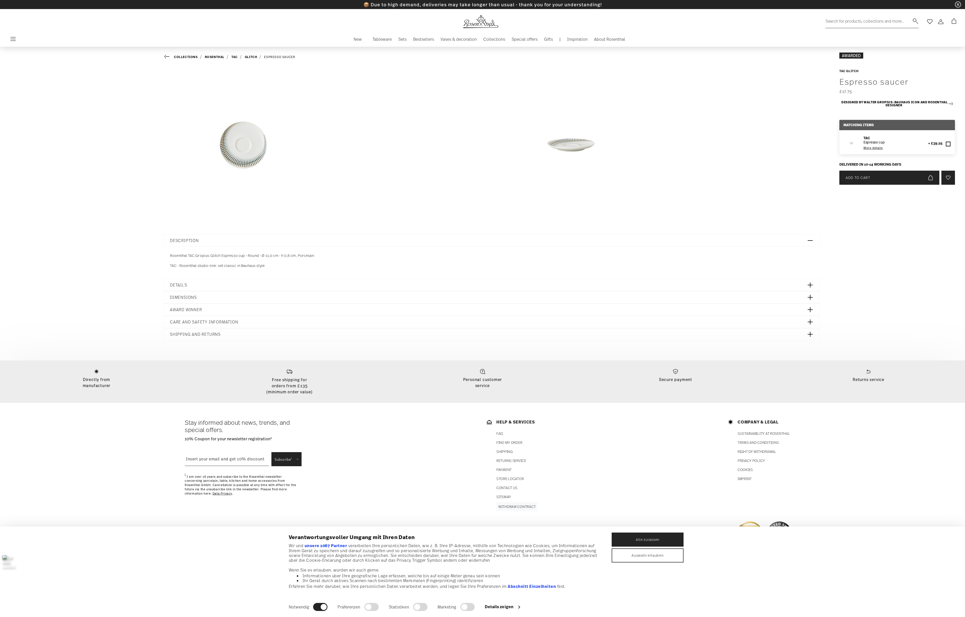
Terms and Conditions (758, 442)
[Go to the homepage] (480, 21)
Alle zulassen (647, 539)
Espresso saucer (279, 57)
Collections (186, 57)
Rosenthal (214, 57)
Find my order (509, 442)
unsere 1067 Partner (326, 545)
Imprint (745, 478)
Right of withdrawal (757, 451)
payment (504, 469)
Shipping (504, 451)
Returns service (868, 379)
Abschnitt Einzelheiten (532, 586)
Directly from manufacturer (97, 382)
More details (873, 148)
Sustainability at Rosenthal (764, 433)
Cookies (745, 469)
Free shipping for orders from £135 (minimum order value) (289, 386)
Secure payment (675, 379)
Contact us (506, 487)
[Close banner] (958, 5)
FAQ (499, 433)
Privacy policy (751, 460)
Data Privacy (222, 494)
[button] (358, 40)
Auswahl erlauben (647, 555)
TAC (234, 57)
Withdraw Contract (517, 506)
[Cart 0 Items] (953, 22)
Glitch (251, 57)
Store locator (510, 478)
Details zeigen (499, 606)
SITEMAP (503, 496)
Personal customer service (482, 382)
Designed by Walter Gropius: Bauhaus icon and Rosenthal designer (894, 104)
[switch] (371, 607)
